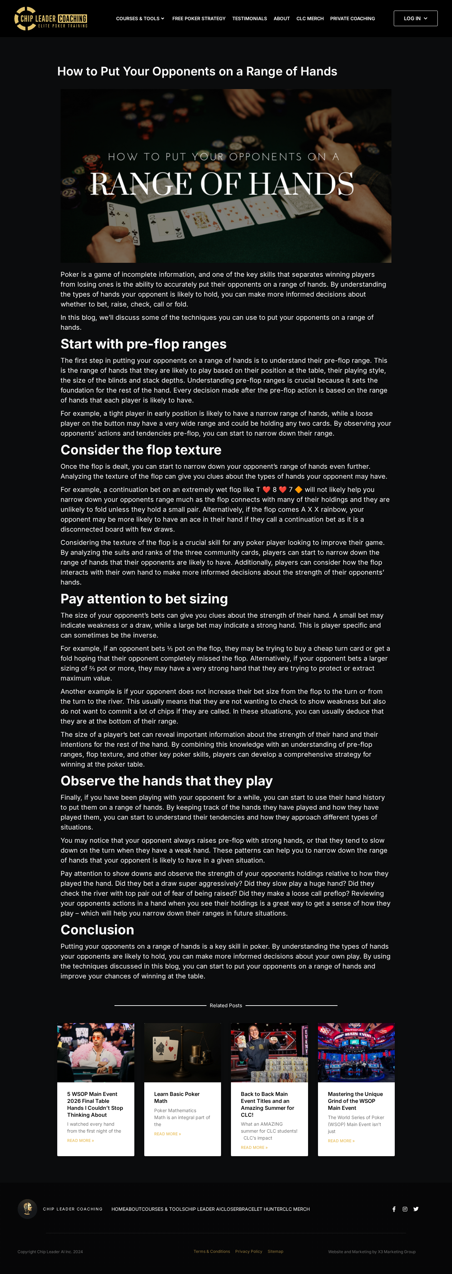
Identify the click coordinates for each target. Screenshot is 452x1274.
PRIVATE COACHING (352, 18)
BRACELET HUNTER (261, 1209)
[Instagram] (405, 1209)
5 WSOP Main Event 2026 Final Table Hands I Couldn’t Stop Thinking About (95, 1104)
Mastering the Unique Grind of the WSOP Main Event (355, 1101)
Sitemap (275, 1251)
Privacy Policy (248, 1251)
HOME (118, 1209)
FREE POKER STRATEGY (199, 18)
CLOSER (230, 1209)
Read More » (80, 1140)
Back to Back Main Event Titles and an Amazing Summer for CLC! (267, 1104)
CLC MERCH (310, 18)
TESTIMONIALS (249, 18)
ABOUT (282, 18)
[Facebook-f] (394, 1209)
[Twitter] (416, 1209)
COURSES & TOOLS (137, 18)
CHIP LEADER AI (203, 1209)
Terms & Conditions (212, 1251)
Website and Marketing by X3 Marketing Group (372, 1251)
